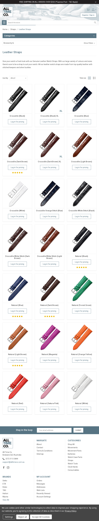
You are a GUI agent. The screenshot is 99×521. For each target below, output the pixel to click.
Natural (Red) (17, 403)
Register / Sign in (88, 15)
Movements (73, 447)
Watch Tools (73, 464)
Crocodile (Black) (17, 116)
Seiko (5, 481)
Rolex (5, 487)
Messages (41, 484)
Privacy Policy (70, 511)
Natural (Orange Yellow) (81, 354)
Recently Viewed (43, 493)
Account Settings (44, 497)
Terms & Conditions (44, 451)
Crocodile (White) (17, 211)
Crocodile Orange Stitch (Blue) (49, 211)
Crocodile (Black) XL (49, 116)
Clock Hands (73, 467)
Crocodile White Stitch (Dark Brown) (17, 257)
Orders (39, 481)
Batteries (71, 454)
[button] (49, 43)
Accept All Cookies (41, 516)
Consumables (73, 470)
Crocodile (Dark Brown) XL (49, 162)
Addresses (41, 487)
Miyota (5, 497)
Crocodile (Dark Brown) (17, 162)
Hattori (5, 493)
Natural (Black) (81, 256)
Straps (70, 460)
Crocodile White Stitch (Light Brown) (49, 257)
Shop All (71, 444)
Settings (9, 516)
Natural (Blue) (17, 305)
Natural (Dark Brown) (49, 305)
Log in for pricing (17, 122)
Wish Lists (41, 490)
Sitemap (40, 454)
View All (6, 500)
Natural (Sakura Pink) (49, 403)
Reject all (22, 516)
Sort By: (5, 78)
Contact (40, 447)
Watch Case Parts (75, 457)
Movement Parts (74, 451)
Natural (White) (81, 403)
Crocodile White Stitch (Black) (82, 211)
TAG (4, 490)
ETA (4, 484)
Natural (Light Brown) (17, 354)
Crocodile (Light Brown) (81, 162)
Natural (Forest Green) (82, 305)
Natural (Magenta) (49, 354)
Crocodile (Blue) (81, 116)
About (39, 444)
